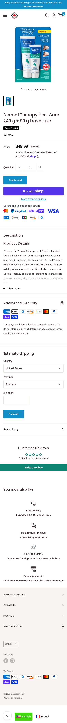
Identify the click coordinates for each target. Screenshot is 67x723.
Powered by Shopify (12, 698)
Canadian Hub (18, 694)
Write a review (34, 467)
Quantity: (8, 167)
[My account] (53, 15)
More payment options (33, 199)
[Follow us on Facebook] (5, 660)
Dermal (8, 135)
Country (7, 360)
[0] (61, 15)
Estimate (14, 414)
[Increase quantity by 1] (40, 167)
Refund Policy (10, 429)
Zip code (8, 392)
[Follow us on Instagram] (12, 660)
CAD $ (8, 644)
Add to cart (15, 180)
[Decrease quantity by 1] (19, 167)
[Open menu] (5, 15)
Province (8, 377)
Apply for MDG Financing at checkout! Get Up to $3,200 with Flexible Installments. (33, 4)
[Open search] (47, 15)
